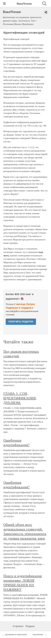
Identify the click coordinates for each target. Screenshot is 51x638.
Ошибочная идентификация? (16, 442)
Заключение (38, 635)
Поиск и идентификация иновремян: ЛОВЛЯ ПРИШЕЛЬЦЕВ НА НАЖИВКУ (22, 582)
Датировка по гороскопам (16, 635)
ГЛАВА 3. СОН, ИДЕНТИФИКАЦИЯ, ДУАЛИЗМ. (20, 398)
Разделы (30, 626)
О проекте (18, 626)
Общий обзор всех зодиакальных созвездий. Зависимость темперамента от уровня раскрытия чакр (24, 531)
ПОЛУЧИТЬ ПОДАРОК (20, 321)
